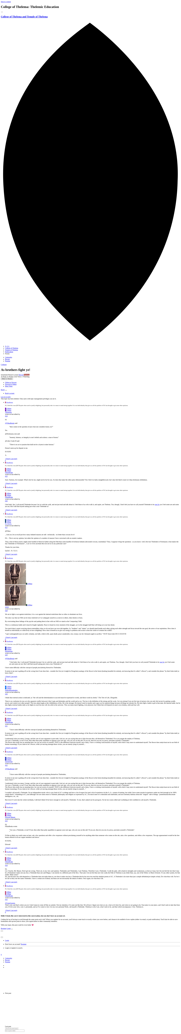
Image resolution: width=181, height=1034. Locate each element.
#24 (6, 416)
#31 (6, 726)
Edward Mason (10, 817)
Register (3, 928)
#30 (6, 694)
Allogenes (8, 412)
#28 (6, 611)
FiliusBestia (9, 402)
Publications (9, 352)
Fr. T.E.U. (8, 524)
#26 (6, 501)
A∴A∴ (7, 346)
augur (7, 607)
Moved (21, 375)
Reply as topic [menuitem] (9, 393)
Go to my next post (12, 1028)
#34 (6, 865)
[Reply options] (6, 390)
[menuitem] (10, 382)
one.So (157, 504)
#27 (6, 527)
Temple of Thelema (11, 350)
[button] (4, 364)
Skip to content (6, 2)
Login (9, 928)
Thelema (27, 375)
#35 (6, 899)
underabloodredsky (11, 690)
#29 (6, 655)
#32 (6, 765)
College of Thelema (11, 348)
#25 (6, 476)
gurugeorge (9, 651)
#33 (6, 821)
